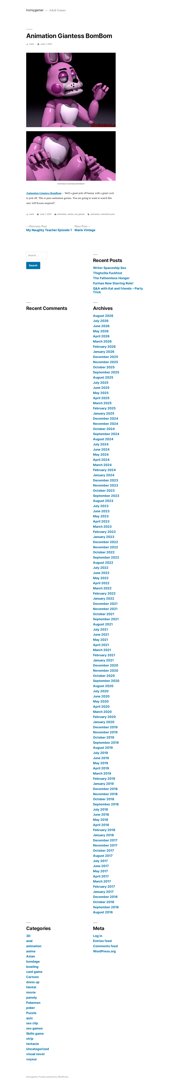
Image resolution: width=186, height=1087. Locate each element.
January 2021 (103, 660)
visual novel (35, 1054)
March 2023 (102, 526)
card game (34, 972)
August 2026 (103, 316)
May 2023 (101, 516)
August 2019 (103, 748)
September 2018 (106, 804)
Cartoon (32, 977)
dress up (32, 982)
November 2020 (105, 670)
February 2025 (104, 408)
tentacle (32, 1044)
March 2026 (102, 341)
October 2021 (103, 614)
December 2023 (105, 480)
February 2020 (104, 717)
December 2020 (105, 665)
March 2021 (102, 650)
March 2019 (102, 773)
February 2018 (104, 830)
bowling (32, 967)
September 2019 (106, 742)
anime (70, 214)
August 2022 (103, 562)
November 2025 (105, 362)
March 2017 (102, 881)
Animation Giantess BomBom (43, 193)
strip (29, 1038)
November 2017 (105, 845)
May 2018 (100, 820)
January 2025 (103, 413)
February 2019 (104, 778)
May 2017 (100, 871)
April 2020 (101, 706)
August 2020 (103, 686)
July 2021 (100, 629)
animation (62, 214)
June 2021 (101, 634)
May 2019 (100, 763)
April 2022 (101, 583)
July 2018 (100, 809)
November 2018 (105, 794)
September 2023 (106, 496)
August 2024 (103, 439)
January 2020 (103, 722)
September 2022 (106, 557)
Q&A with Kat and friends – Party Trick (118, 290)
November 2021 (105, 609)
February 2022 (104, 593)
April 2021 (101, 645)
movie (31, 992)
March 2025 (102, 403)
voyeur (31, 1059)
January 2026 (103, 352)
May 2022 (101, 578)
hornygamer (34, 10)
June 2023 (101, 511)
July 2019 (100, 753)
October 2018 (103, 799)
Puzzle (31, 1013)
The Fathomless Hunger (111, 278)
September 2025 (106, 372)
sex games (80, 214)
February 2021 (104, 655)
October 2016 (103, 902)
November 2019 (105, 732)
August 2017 (103, 856)
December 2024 (105, 418)
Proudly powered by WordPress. (53, 1077)
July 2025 (100, 382)
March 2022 (102, 588)
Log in (97, 936)
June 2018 (101, 814)
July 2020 (101, 691)
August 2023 (103, 501)
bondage (33, 961)
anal (29, 941)
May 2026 (101, 331)
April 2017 (101, 876)
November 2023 (105, 485)
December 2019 (105, 727)
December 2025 (105, 357)
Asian (30, 956)
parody (31, 997)
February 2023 (104, 532)
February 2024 (104, 470)
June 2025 (101, 388)
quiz (29, 1018)
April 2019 (101, 768)
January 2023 (103, 537)
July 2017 (100, 861)
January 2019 (103, 784)
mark (31, 44)
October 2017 (103, 850)
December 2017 (105, 840)
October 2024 (104, 429)
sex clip (32, 1023)
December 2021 (105, 604)
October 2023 (104, 490)
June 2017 (101, 866)
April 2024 (101, 460)
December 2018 (105, 789)
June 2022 (101, 573)
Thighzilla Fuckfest (107, 273)
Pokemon (33, 1003)
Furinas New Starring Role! (113, 283)
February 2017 (104, 886)
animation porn (108, 214)
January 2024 (103, 475)
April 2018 (101, 825)
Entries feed (102, 941)
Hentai (31, 987)
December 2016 (105, 897)
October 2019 (103, 737)
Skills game (35, 1033)
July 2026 (100, 321)
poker (30, 1008)
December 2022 (105, 542)
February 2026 (104, 346)
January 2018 (103, 835)
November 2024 (105, 424)
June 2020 (101, 696)
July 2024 (101, 444)
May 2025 (101, 393)
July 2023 (100, 506)
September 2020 (106, 681)
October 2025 (104, 367)
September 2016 (106, 907)
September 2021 (106, 619)
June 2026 (101, 326)
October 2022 (104, 552)
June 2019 (101, 758)
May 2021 (100, 640)
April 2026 (101, 336)
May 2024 (101, 454)
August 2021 (103, 624)
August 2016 (103, 912)
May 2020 (101, 701)
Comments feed (105, 946)
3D (28, 936)
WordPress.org (104, 951)
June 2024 (101, 449)
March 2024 (102, 465)
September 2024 (106, 434)
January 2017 (103, 892)
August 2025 (103, 377)
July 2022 (100, 568)
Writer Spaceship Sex (109, 268)
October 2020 (104, 676)
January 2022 (103, 598)
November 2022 (105, 547)
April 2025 (101, 398)
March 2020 (102, 712)
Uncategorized (37, 1049)
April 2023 (101, 521)
